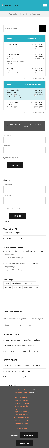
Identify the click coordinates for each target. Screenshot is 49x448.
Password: (6, 145)
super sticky (28, 287)
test (37, 287)
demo (26, 283)
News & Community (15, 97)
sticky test (17, 287)
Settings (14, 435)
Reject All (24, 443)
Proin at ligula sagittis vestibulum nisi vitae (21, 263)
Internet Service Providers (13, 55)
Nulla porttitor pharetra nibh (12, 103)
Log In (14, 165)
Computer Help (13, 44)
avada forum (16, 283)
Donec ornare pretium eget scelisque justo (21, 351)
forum (33, 283)
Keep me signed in (11, 158)
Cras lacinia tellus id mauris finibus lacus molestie (24, 251)
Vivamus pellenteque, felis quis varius (19, 346)
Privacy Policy (32, 390)
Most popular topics (12, 233)
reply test (8, 287)
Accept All (28, 435)
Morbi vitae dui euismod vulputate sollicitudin (22, 340)
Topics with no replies (13, 238)
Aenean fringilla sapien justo (13, 91)
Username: (7, 135)
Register (6, 221)
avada (7, 283)
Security (10, 69)
